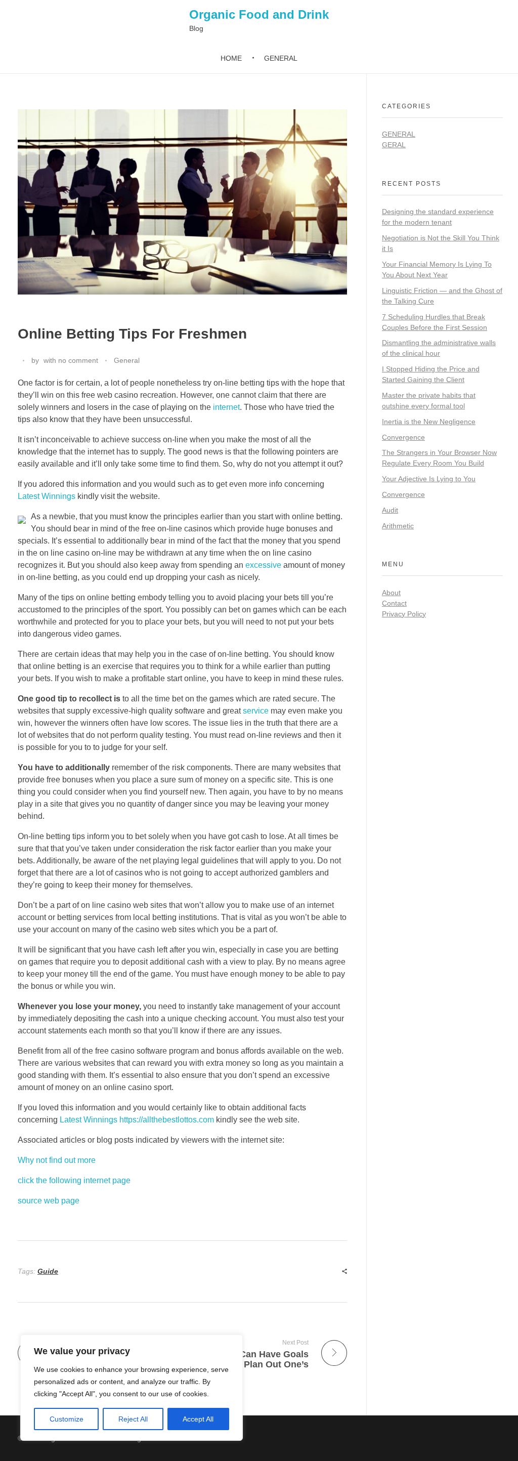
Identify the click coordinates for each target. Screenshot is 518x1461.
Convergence (403, 437)
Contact (394, 603)
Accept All (198, 1419)
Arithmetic (398, 526)
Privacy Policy (404, 614)
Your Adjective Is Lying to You (429, 479)
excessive (263, 565)
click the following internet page (74, 1180)
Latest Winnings (46, 496)
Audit (390, 510)
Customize (66, 1419)
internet (226, 407)
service (256, 710)
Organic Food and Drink (259, 14)
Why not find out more (57, 1160)
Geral (394, 145)
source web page (48, 1200)
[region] (131, 1387)
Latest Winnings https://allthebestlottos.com (137, 1119)
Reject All (133, 1419)
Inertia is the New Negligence (429, 422)
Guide (47, 1271)
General (127, 360)
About (391, 593)
